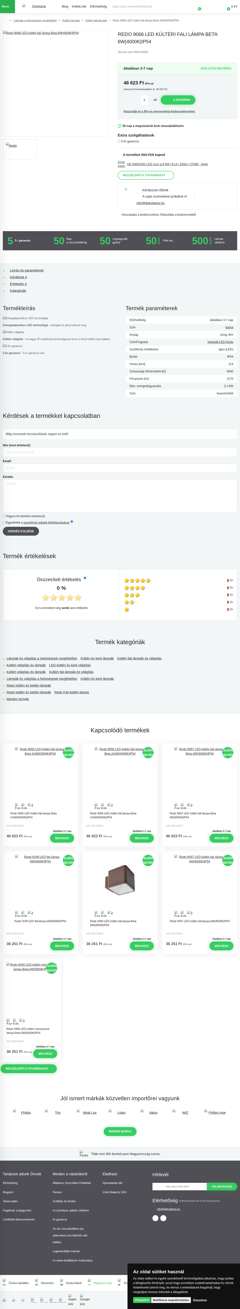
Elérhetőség (98, 6)
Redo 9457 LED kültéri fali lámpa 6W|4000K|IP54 (200, 921)
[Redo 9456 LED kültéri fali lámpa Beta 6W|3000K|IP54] (120, 886)
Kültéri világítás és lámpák (26, 665)
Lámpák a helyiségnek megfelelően (35, 20)
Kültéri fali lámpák (96, 20)
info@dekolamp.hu (150, 203)
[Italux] (152, 1114)
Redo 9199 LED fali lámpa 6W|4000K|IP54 (40, 921)
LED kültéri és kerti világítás (70, 665)
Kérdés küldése (21, 531)
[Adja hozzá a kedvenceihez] (40, 746)
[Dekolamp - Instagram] (163, 1218)
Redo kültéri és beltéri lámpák (29, 685)
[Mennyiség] (146, 100)
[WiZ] (184, 1114)
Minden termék (18, 699)
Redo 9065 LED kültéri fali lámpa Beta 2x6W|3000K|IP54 (33, 815)
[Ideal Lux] (88, 1114)
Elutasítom (200, 1299)
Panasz (57, 1192)
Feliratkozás (222, 1186)
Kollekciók (79, 6)
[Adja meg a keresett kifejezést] (142, 6)
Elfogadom (142, 1299)
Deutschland (73, 1283)
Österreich (130, 1283)
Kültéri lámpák (71, 20)
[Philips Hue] (216, 1114)
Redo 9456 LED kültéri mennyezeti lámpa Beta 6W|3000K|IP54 (28, 1030)
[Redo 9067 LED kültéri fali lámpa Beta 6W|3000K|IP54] (199, 778)
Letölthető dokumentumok (18, 1219)
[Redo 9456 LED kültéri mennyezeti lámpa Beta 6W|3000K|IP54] (32, 994)
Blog (65, 6)
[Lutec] (120, 1114)
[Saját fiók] (210, 6)
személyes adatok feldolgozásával (46, 522)
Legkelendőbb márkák (66, 1251)
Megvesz (62, 838)
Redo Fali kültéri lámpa (71, 692)
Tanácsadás (10, 1201)
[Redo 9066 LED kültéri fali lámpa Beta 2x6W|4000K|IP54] (120, 778)
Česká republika (18, 1283)
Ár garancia (60, 1219)
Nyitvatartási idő (112, 1182)
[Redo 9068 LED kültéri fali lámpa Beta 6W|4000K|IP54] (55, 84)
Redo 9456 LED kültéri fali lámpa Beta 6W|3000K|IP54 (113, 923)
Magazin (8, 1192)
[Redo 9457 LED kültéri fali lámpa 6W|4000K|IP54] (199, 886)
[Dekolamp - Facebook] (155, 1218)
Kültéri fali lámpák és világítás (139, 658)
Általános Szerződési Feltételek (72, 1182)
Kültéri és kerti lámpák (97, 658)
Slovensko (47, 1283)
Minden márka (120, 1131)
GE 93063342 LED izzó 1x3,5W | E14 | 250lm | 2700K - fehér (167, 164)
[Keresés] (170, 6)
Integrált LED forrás (220, 342)
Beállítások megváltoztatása (171, 1299)
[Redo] (20, 149)
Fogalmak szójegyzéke (17, 1210)
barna (229, 327)
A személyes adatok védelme (71, 1210)
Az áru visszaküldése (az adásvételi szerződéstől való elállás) (70, 1235)
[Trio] (56, 1114)
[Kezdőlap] (5, 20)
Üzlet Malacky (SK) (115, 1192)
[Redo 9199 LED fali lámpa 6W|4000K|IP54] (40, 886)
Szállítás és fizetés (64, 1201)
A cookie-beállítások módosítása (72, 1260)
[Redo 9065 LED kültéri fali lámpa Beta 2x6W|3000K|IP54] (40, 778)
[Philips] (24, 1114)
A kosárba (181, 99)
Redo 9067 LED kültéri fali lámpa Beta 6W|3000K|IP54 (193, 815)
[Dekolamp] (37, 6)
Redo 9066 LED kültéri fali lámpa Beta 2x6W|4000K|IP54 (113, 815)
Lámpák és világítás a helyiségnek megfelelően (42, 658)
